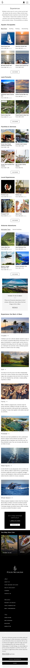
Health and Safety (10, 587)
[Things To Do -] (9, 545)
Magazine (7, 623)
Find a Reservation (10, 605)
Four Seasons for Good (11, 584)
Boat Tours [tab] (4, 28)
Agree (15, 663)
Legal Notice (11, 654)
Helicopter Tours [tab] (5, 229)
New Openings (8, 620)
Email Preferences (10, 608)
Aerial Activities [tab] (17, 229)
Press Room (8, 617)
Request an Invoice (10, 602)
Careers (7, 590)
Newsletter (8, 626)
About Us (7, 581)
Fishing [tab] (17, 28)
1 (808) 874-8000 (15, 520)
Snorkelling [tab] (25, 28)
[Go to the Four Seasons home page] (2, 2)
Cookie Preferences (15, 659)
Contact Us (15, 524)
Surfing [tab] (11, 28)
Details (15, 307)
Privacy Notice (6, 654)
